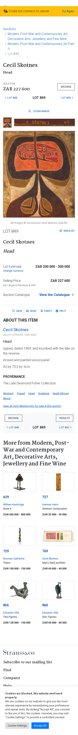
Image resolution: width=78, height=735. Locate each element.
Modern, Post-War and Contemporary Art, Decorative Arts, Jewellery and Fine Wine (38, 36)
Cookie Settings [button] (17, 725)
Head (31, 393)
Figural (21, 393)
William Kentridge (13, 504)
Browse (66, 86)
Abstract (8, 393)
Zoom (41, 111)
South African (61, 393)
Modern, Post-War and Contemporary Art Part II (41, 46)
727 (45, 497)
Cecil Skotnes (15, 329)
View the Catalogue (54, 295)
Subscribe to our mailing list (27, 662)
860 (45, 605)
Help (7, 686)
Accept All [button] (40, 725)
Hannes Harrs (50, 504)
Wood (6, 398)
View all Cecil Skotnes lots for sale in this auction (32, 406)
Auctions (9, 29)
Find (7, 670)
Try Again (68, 11)
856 (6, 605)
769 (45, 551)
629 (6, 497)
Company (11, 678)
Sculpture (43, 393)
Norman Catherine (14, 558)
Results (64, 418)
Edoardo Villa (11, 612)
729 (6, 551)
